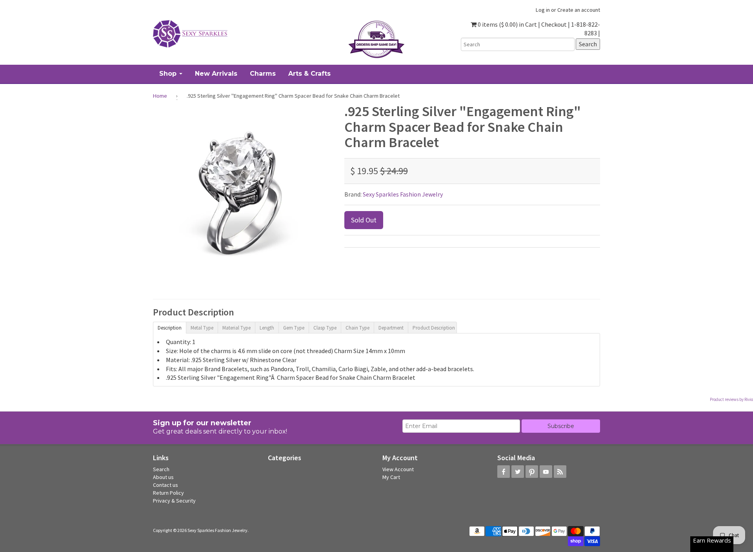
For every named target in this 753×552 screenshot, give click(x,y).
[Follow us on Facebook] (503, 471)
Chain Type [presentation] (357, 327)
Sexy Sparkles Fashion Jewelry (403, 194)
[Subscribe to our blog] (560, 471)
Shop (168, 73)
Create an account (578, 9)
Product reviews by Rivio (731, 399)
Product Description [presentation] (434, 327)
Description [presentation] (170, 327)
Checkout (554, 24)
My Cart (391, 477)
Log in (543, 9)
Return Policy (168, 492)
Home (160, 95)
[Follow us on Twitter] (517, 471)
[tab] (169, 327)
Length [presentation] (267, 327)
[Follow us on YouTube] (546, 471)
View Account (398, 469)
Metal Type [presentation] (202, 327)
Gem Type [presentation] (293, 327)
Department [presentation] (391, 327)
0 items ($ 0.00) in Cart (507, 24)
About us (163, 477)
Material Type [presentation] (236, 327)
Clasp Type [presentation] (324, 327)
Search (161, 469)
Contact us (165, 484)
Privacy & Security (174, 500)
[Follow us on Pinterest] (532, 471)
